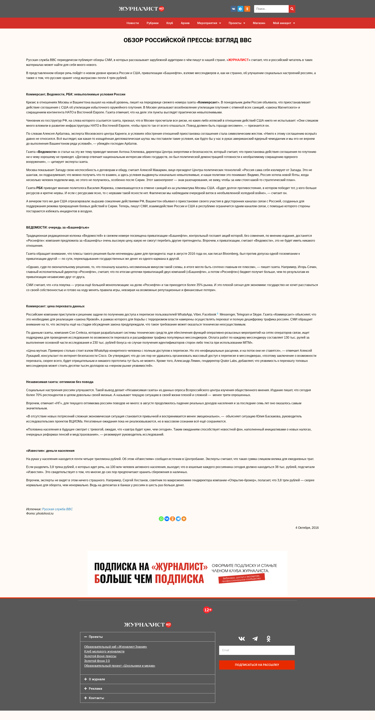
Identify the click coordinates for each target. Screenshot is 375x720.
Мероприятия (207, 23)
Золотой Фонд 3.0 (97, 661)
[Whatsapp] (161, 518)
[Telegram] (240, 9)
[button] (147, 636)
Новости (133, 23)
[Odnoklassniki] (247, 9)
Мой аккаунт (282, 23)
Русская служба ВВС (57, 509)
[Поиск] (292, 9)
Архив (185, 23)
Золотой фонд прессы (100, 656)
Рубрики (153, 23)
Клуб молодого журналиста (104, 651)
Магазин (259, 23)
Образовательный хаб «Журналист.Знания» (115, 647)
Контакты (96, 698)
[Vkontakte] (166, 518)
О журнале (97, 679)
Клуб (169, 23)
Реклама (95, 688)
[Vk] (234, 9)
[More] (183, 518)
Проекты (235, 23)
